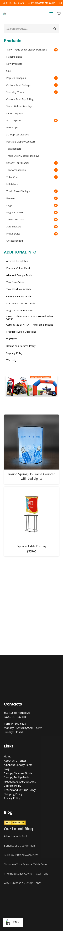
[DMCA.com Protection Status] (15, 824)
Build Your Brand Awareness (21, 855)
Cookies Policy (12, 786)
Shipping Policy (13, 794)
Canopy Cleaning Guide (18, 773)
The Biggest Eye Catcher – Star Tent (26, 873)
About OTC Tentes (15, 760)
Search (54, 28)
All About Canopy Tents (18, 765)
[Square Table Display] (31, 514)
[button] (51, 14)
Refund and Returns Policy (20, 790)
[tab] (21, 400)
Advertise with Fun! (15, 836)
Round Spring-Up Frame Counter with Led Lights (31, 476)
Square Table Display (31, 546)
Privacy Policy (12, 798)
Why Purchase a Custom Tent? (22, 883)
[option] (31, 386)
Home (7, 756)
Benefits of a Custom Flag (19, 845)
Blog (7, 769)
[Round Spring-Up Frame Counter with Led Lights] (31, 442)
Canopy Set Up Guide (16, 777)
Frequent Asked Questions (20, 781)
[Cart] (59, 14)
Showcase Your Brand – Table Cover (26, 864)
